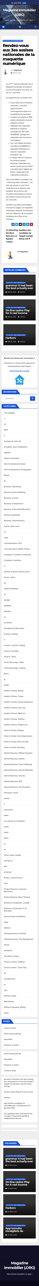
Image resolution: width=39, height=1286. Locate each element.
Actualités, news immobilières (12, 40)
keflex (6, 815)
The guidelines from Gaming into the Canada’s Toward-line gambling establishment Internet (18, 1116)
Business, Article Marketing (14, 492)
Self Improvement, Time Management (18, 939)
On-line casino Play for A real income (18, 312)
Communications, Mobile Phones (17, 549)
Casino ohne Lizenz (12, 526)
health (6, 685)
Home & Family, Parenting (14, 747)
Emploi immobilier (11, 589)
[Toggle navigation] (20, 27)
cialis (6, 538)
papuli (22, 292)
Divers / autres (9, 577)
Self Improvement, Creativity (15, 933)
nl (4, 844)
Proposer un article (11, 1045)
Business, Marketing (12, 515)
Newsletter (8, 1039)
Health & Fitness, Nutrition (14, 719)
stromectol (8, 950)
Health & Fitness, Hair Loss (14, 708)
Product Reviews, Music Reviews (17, 897)
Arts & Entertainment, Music (15, 464)
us (5, 984)
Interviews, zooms (11, 793)
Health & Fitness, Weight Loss (16, 725)
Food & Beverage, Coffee (14, 662)
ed (5, 583)
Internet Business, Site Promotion (17, 787)
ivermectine (8, 810)
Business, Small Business (14, 521)
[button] (36, 27)
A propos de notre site (12, 441)
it (4, 804)
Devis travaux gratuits (12, 1034)
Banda (6, 475)
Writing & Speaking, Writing (15, 1007)
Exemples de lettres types (14, 628)
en (5, 594)
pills (5, 866)
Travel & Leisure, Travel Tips (15, 967)
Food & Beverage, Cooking (14, 668)
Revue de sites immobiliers (14, 916)
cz (5, 566)
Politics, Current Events (13, 878)
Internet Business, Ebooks (14, 759)
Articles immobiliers (11, 458)
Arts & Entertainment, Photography (17, 470)
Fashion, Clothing (11, 634)
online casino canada (12, 855)
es (5, 617)
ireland (6, 798)
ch (5, 532)
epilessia (7, 611)
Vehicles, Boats (10, 996)
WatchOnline (9, 1001)
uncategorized (9, 979)
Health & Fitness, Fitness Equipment (18, 702)
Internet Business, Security (14, 776)
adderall (7, 453)
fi (4, 640)
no (5, 849)
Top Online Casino (11, 956)
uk (5, 973)
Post (5, 883)
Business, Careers (11, 498)
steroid (6, 945)
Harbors (11, 337)
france (6, 674)
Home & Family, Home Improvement (18, 736)
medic (6, 832)
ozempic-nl (8, 861)
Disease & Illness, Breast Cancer (17, 572)
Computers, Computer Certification (17, 555)
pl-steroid (7, 872)
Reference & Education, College (16, 903)
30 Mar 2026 (12, 1165)
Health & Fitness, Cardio (13, 696)
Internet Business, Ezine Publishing (18, 764)
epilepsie (7, 606)
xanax (6, 1013)
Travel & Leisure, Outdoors (14, 962)
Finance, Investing (11, 651)
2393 (6, 430)
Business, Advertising (12, 487)
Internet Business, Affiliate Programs (18, 753)
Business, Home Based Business (17, 509)
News (6, 838)
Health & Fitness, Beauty (14, 691)
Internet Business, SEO (13, 781)
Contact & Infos (10, 1028)
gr (4, 679)
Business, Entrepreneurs (13, 504)
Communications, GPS (13, 543)
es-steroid (8, 623)
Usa (5, 990)
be (5, 481)
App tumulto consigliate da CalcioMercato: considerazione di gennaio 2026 (17, 1105)
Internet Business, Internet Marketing (18, 770)
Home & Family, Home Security (16, 742)
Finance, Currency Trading (14, 645)
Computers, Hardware (12, 560)
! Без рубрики (9, 413)
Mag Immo (18, 70)
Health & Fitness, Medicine (14, 713)
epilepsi (7, 600)
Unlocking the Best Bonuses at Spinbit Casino (12, 236)
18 (5, 424)
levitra (6, 827)
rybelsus (7, 928)
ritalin (6, 922)
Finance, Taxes (10, 657)
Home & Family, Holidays (14, 730)
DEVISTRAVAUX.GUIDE (19, 371)
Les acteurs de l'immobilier (14, 821)
